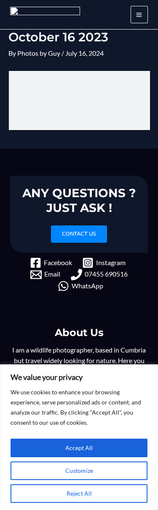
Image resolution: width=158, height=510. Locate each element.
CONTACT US (79, 234)
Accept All (79, 447)
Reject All (79, 493)
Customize (79, 470)
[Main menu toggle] (139, 14)
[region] (79, 437)
